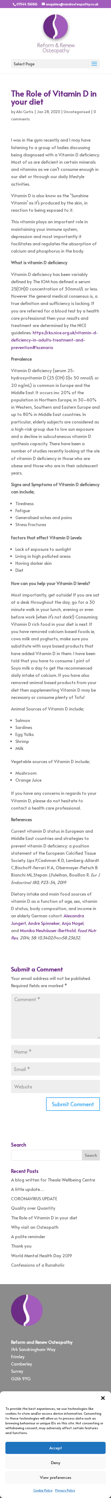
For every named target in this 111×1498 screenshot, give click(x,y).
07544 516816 (26, 4)
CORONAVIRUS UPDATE (34, 1198)
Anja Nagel (72, 923)
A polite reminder (28, 1236)
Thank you (21, 1246)
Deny (55, 1462)
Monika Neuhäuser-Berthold (48, 930)
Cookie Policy (43, 1490)
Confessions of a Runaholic (38, 1265)
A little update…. (27, 1189)
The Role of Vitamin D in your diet (44, 1217)
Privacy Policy (65, 1490)
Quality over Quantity (33, 1208)
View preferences (55, 1477)
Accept (55, 1447)
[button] (103, 1398)
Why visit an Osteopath (34, 1227)
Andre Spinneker (44, 923)
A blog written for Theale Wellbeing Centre (53, 1180)
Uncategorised (77, 111)
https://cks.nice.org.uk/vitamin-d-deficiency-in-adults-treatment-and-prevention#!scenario (54, 339)
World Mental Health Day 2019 (41, 1255)
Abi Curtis (24, 111)
